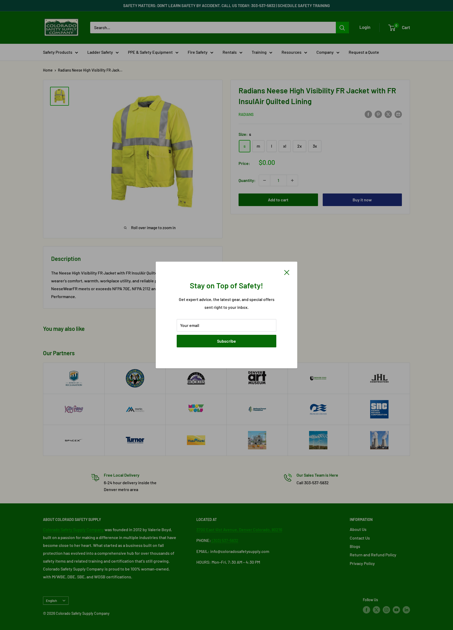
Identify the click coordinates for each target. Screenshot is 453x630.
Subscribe (226, 340)
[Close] (286, 272)
